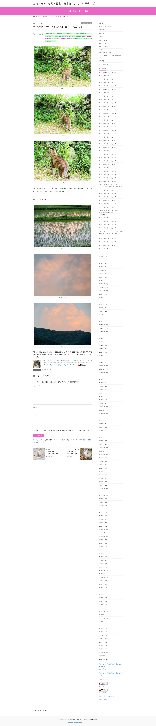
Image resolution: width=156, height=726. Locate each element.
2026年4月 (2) (102, 270)
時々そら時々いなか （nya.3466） (108, 228)
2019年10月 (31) (103, 536)
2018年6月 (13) (103, 591)
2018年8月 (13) (103, 584)
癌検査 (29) (102, 29)
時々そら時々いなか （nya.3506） (108, 82)
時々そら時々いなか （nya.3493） (108, 126)
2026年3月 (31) (103, 273)
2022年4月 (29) (103, 434)
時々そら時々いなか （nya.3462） (108, 245)
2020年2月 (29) (103, 522)
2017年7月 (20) (103, 628)
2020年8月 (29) (103, 502)
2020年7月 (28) (103, 505)
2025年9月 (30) (103, 294)
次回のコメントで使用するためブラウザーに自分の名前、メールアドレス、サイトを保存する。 (62, 430)
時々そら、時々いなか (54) (106, 26)
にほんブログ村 (103, 669)
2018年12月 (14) (103, 570)
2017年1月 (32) (103, 649)
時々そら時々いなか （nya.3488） (108, 144)
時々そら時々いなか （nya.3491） (108, 133)
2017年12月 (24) (103, 611)
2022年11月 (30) (103, 410)
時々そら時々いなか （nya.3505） (108, 85)
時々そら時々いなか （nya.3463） (108, 241)
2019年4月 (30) (103, 557)
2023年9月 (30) (103, 376)
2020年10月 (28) (103, 495)
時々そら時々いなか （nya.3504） (108, 89)
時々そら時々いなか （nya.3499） (108, 106)
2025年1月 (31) (103, 321)
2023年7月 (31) (103, 383)
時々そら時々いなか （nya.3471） (108, 203)
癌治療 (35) (102, 36)
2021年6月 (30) (103, 468)
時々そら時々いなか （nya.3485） (108, 154)
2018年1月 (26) (103, 608)
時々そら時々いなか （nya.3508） (108, 75)
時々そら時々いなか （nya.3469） (108, 217)
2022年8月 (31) (103, 420)
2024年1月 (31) (103, 362)
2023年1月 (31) (103, 403)
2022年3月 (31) (103, 437)
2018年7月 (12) (103, 587)
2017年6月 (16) (103, 632)
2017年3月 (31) (103, 642)
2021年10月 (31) (103, 454)
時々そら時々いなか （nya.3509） (108, 72)
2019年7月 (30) (103, 546)
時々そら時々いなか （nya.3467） (108, 224)
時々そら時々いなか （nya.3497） (108, 113)
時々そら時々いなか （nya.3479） (108, 174)
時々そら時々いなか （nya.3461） (108, 248)
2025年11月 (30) (103, 287)
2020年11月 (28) (103, 492)
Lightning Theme (78, 722)
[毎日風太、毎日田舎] (39, 453)
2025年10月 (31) (103, 290)
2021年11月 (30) (103, 451)
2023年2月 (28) (103, 400)
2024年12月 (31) (103, 324)
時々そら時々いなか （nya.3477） (108, 181)
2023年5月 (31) (103, 389)
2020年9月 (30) (103, 498)
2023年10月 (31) (103, 372)
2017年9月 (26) (103, 621)
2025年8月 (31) (103, 297)
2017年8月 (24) (103, 625)
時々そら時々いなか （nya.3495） (108, 120)
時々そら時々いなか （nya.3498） (108, 109)
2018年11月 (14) (103, 574)
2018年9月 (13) (103, 580)
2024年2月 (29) (103, 359)
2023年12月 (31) (103, 365)
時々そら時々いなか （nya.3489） (108, 140)
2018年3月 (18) (103, 601)
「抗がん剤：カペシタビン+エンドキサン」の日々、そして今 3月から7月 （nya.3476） (111, 185)
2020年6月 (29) (103, 509)
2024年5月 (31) (103, 348)
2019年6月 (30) (103, 550)
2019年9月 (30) (103, 539)
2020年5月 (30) (103, 512)
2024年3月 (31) (103, 355)
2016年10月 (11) (103, 659)
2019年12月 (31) (103, 529)
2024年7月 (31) (103, 342)
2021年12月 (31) (103, 447)
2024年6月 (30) (103, 345)
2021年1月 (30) (103, 485)
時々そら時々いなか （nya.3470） (108, 207)
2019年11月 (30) (103, 533)
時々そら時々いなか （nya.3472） (108, 200)
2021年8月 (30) (103, 461)
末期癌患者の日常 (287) (105, 52)
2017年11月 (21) (103, 614)
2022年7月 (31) (103, 423)
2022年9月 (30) (103, 417)
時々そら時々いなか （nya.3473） (108, 197)
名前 (35, 407)
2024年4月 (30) (103, 352)
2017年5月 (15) (103, 635)
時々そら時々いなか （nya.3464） (108, 238)
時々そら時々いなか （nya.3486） (108, 150)
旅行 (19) (101, 61)
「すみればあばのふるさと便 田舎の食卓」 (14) (110, 56)
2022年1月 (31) (103, 444)
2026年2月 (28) (103, 277)
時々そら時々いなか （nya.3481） (108, 167)
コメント (36, 386)
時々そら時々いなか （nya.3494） (108, 123)
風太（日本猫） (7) (104, 64)
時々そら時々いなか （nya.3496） (108, 116)
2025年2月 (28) (103, 318)
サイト (35, 422)
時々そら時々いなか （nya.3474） (108, 193)
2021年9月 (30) (103, 458)
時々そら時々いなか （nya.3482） (108, 164)
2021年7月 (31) (103, 464)
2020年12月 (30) (103, 488)
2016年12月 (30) (103, 652)
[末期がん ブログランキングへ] (103, 690)
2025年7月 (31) (103, 301)
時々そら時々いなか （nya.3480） (108, 171)
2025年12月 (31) (103, 284)
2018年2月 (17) (103, 604)
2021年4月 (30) (103, 475)
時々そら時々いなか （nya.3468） (108, 221)
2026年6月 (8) (102, 263)
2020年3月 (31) (103, 519)
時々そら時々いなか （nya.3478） (108, 178)
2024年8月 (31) (103, 338)
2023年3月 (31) (103, 396)
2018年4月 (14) (103, 597)
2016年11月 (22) (103, 655)
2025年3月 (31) (103, 314)
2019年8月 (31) (103, 543)
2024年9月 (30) (103, 335)
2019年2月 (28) (103, 563)
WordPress (70, 722)
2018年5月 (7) (102, 594)
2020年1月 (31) (103, 526)
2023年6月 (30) (103, 386)
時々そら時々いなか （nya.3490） (108, 137)
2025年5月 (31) (103, 307)
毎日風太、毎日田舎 (86, 23)
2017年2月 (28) (103, 645)
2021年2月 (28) (103, 481)
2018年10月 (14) (103, 577)
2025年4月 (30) (103, 311)
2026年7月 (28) (103, 260)
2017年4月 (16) (103, 638)
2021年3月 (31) (103, 478)
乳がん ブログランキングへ (104, 686)
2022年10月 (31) (103, 413)
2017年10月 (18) (103, 618)
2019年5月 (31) (103, 553)
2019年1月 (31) (103, 567)
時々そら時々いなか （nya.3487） (108, 147)
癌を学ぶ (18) (102, 43)
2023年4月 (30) (103, 393)
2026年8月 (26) (103, 256)
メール (35, 415)
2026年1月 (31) (103, 280)
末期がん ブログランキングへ (105, 692)
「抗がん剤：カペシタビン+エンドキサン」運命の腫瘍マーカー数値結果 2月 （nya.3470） (111, 212)
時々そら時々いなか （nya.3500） (108, 102)
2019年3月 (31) (103, 560)
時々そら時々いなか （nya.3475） (108, 190)
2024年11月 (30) (103, 328)
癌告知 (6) (101, 33)
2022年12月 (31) (103, 406)
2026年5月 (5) (102, 267)
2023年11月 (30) (103, 369)
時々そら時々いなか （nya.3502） (108, 96)
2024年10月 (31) (103, 331)
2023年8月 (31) (103, 379)
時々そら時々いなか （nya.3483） (108, 161)
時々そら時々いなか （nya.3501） (108, 99)
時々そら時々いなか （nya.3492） (108, 130)
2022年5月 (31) (103, 430)
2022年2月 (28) (103, 440)
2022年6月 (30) (103, 427)
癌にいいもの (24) (103, 40)
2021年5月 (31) (103, 471)
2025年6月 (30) (103, 304)
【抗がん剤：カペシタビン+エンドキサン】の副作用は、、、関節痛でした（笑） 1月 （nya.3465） (111, 233)
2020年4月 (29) (103, 515)
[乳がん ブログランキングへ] (82, 365)
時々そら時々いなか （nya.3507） (108, 79)
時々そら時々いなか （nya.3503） (108, 92)
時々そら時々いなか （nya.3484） (108, 157)
